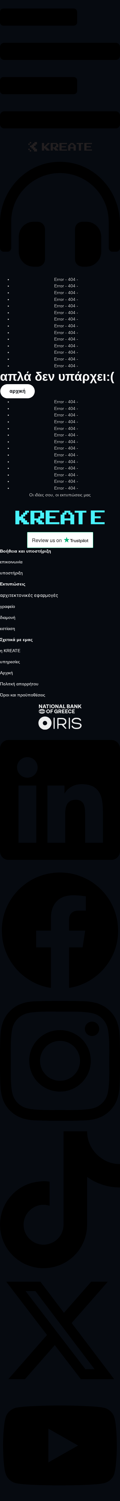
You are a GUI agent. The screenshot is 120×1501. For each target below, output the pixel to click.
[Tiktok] (60, 1266)
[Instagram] (60, 1127)
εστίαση (7, 628)
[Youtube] (60, 1497)
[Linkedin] (60, 867)
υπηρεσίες (10, 661)
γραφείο (7, 606)
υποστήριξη (11, 572)
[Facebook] (60, 989)
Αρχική (6, 672)
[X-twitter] (60, 1388)
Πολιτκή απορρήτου (19, 683)
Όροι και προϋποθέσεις (22, 694)
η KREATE (10, 650)
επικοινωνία (11, 561)
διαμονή (7, 617)
